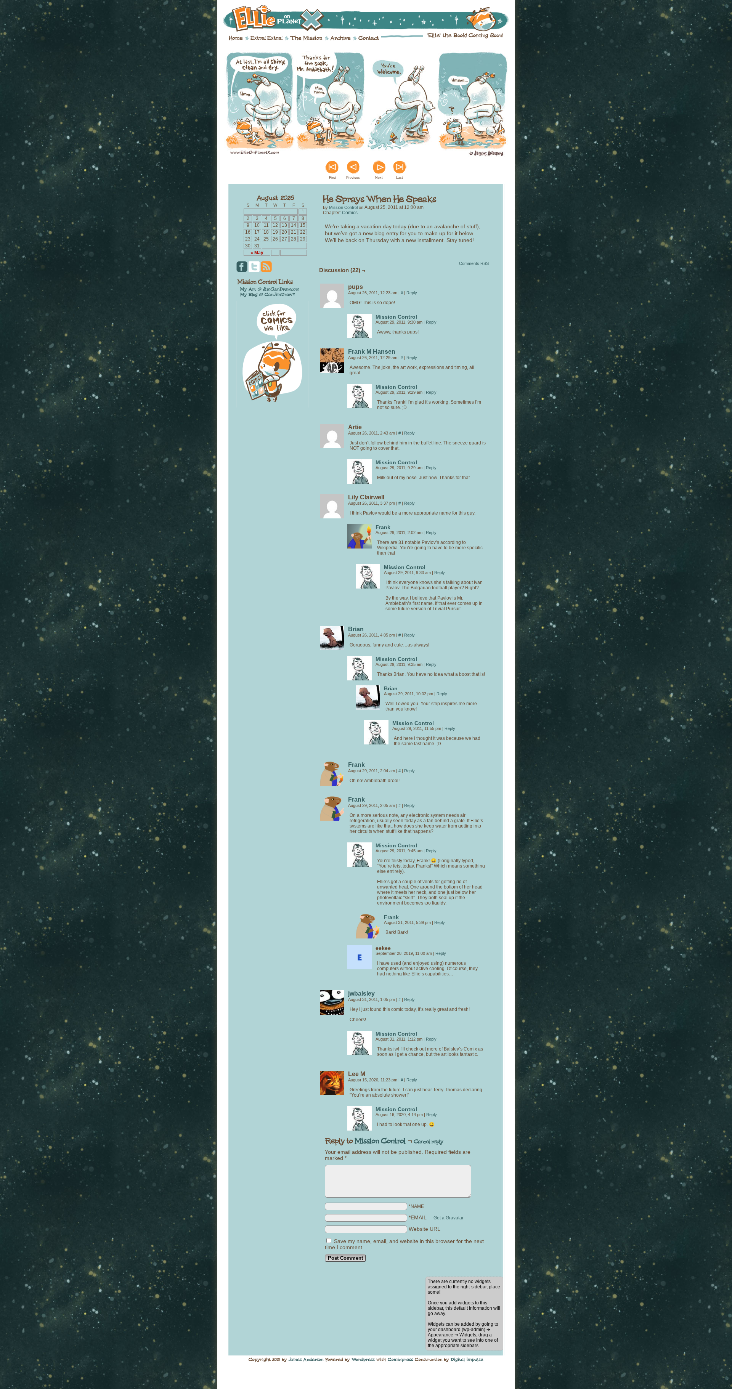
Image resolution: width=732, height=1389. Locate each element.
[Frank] (359, 547)
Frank (383, 527)
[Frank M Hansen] (332, 371)
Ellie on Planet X (371, 18)
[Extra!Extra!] (266, 38)
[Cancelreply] (428, 1141)
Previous (353, 178)
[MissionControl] (380, 1140)
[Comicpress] (400, 1359)
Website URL (424, 1229)
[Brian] (332, 648)
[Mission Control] (359, 336)
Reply (411, 292)
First (332, 178)
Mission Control (343, 207)
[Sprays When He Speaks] (366, 155)
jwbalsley (361, 993)
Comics (350, 212)
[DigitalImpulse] (467, 1359)
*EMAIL (436, 1217)
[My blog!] (267, 294)
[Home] (236, 38)
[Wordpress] (363, 1359)
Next (379, 178)
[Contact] (368, 38)
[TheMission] (306, 38)
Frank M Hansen (371, 351)
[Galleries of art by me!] (270, 289)
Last (399, 178)
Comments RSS (474, 263)
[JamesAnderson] (306, 1359)
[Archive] (340, 38)
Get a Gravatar (448, 1218)
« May (256, 252)
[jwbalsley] (332, 1013)
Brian (356, 629)
